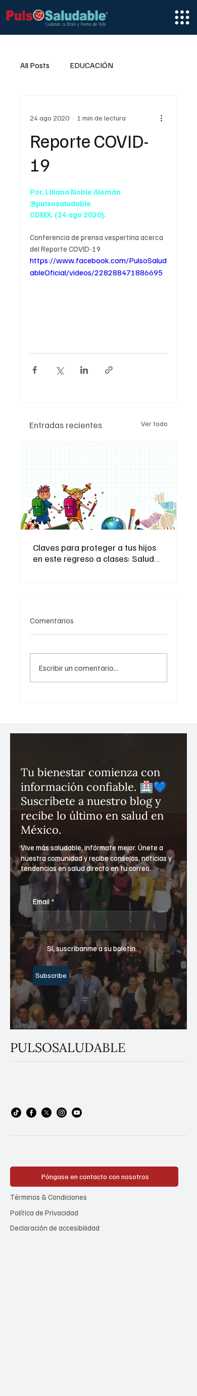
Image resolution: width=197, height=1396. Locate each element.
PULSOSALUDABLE (68, 1047)
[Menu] (182, 17)
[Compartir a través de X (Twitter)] (59, 370)
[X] (46, 1113)
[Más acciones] (161, 118)
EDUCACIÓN (91, 65)
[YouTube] (77, 1113)
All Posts (35, 65)
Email (44, 901)
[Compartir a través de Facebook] (34, 370)
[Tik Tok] (16, 1113)
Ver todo (154, 423)
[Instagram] (62, 1113)
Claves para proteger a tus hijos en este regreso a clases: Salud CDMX (94, 553)
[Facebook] (31, 1113)
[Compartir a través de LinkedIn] (84, 370)
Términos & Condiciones (48, 1196)
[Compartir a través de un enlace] (109, 370)
